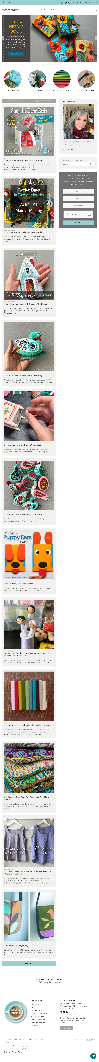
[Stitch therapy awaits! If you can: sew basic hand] (73, 991)
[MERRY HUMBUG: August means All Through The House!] (89, 991)
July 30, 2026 (9, 230)
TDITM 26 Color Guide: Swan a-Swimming (23, 376)
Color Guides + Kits (39, 1013)
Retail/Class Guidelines (40, 1020)
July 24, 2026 (9, 373)
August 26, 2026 (10, 158)
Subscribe (93, 2)
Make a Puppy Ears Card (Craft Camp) (21, 584)
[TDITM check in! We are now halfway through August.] (57, 991)
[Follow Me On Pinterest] (70, 2)
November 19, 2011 (11, 723)
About (75, 2)
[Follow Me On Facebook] (66, 2)
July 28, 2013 (9, 869)
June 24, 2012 (9, 581)
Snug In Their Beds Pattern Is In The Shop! (23, 160)
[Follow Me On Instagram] (63, 2)
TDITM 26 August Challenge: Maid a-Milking (24, 232)
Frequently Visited (42, 101)
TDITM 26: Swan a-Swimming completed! (23, 514)
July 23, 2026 (9, 443)
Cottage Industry (38, 1023)
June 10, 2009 (9, 943)
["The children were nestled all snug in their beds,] (9, 991)
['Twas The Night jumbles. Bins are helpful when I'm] (41, 991)
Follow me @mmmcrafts (49, 982)
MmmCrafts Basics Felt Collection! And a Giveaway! (27, 725)
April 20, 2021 (10, 651)
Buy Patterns (36, 1010)
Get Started (36, 1004)
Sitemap (7, 1052)
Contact (83, 2)
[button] (42, 64)
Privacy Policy (17, 1052)
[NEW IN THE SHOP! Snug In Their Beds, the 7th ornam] (25, 991)
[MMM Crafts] (49, 62)
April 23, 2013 (9, 795)
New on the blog (15, 101)
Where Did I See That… (73, 161)
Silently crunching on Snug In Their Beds (22, 445)
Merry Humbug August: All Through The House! (25, 304)
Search (92, 163)
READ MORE (29, 963)
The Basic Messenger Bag (16, 946)
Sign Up (66, 1028)
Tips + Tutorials (37, 1016)
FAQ (33, 1007)
